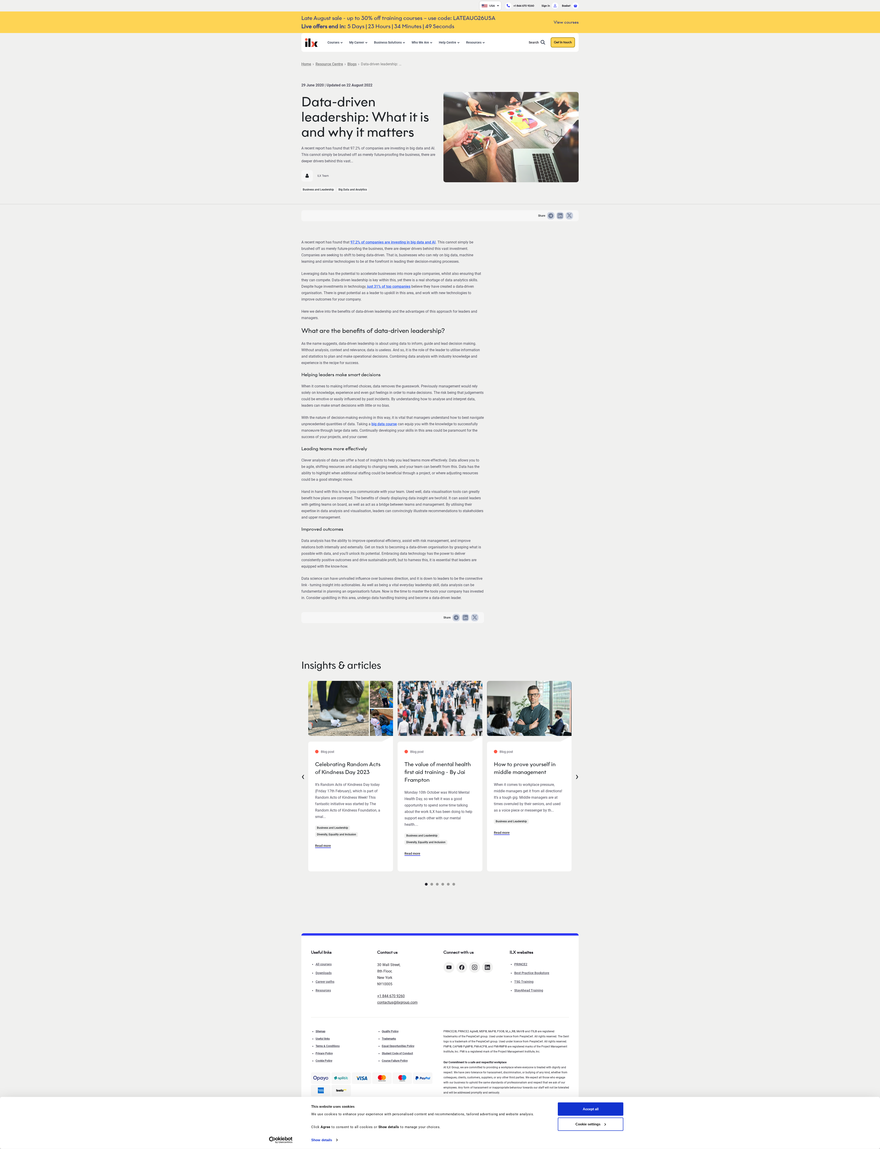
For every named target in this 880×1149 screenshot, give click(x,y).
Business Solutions (388, 42)
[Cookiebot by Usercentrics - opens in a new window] (281, 1140)
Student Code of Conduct (397, 1053)
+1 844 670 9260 (523, 5)
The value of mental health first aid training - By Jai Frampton (437, 772)
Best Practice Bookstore (531, 973)
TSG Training (524, 981)
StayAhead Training (528, 990)
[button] (426, 884)
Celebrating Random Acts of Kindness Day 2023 (347, 768)
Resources (473, 42)
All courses (324, 964)
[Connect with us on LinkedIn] (487, 967)
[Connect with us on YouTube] (448, 967)
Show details (321, 1140)
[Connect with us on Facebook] (461, 967)
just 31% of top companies (388, 286)
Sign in (546, 5)
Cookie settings (587, 1124)
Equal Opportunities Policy (398, 1046)
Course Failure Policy (395, 1060)
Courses (333, 42)
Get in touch (563, 42)
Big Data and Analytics (352, 189)
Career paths (325, 981)
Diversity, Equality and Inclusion (336, 834)
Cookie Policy (324, 1060)
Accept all (591, 1109)
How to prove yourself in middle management (525, 768)
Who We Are (420, 42)
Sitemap (320, 1031)
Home (306, 64)
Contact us (387, 952)
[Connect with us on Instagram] (474, 967)
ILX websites (521, 952)
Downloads (324, 973)
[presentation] (303, 776)
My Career (356, 42)
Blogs (352, 64)
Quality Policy (390, 1031)
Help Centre (447, 42)
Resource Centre (329, 64)
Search (534, 42)
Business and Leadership (318, 189)
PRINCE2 (520, 964)
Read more (323, 846)
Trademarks (389, 1038)
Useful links (323, 1038)
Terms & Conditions (328, 1046)
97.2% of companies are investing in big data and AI (393, 242)
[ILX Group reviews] (341, 1090)
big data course (384, 424)
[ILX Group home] (311, 42)
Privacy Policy (324, 1053)
